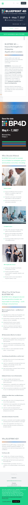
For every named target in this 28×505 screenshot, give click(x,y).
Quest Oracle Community (3, 3)
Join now (23, 3)
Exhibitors (17, 28)
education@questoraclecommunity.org (14, 486)
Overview (11, 28)
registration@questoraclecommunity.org (14, 480)
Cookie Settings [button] (6, 501)
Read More (5, 498)
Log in (18, 3)
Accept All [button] (16, 501)
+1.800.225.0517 (14, 484)
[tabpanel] (14, 108)
